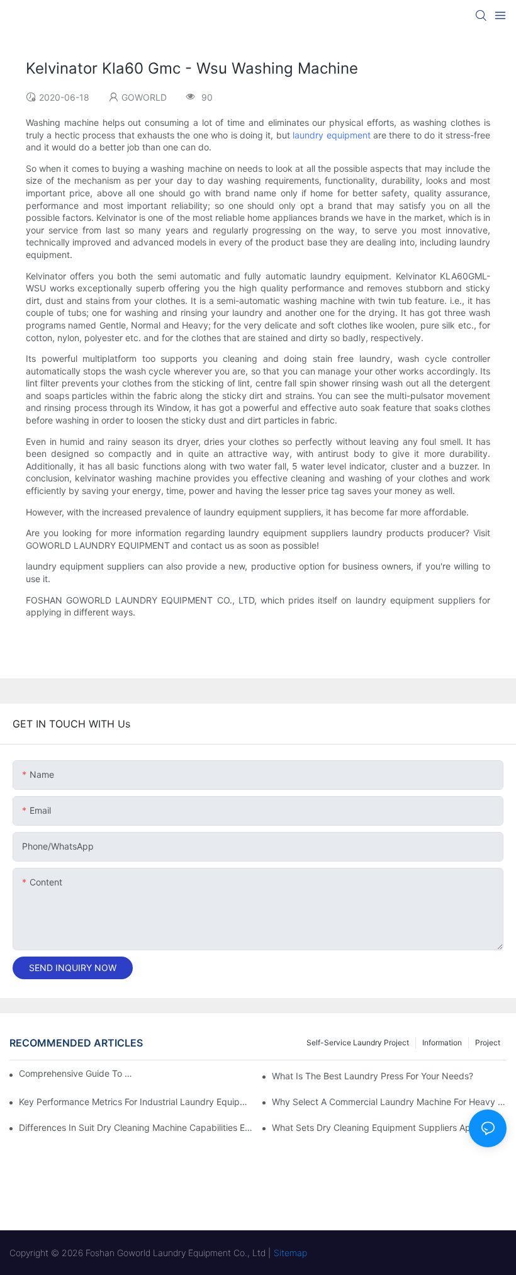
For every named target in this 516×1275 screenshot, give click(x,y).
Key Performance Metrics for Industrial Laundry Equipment (136, 1101)
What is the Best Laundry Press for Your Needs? (372, 1075)
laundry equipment (331, 135)
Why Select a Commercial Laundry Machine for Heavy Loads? (389, 1101)
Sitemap (290, 1252)
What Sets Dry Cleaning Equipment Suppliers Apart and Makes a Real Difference (389, 1127)
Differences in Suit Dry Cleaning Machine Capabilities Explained (136, 1127)
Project (487, 1042)
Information (442, 1042)
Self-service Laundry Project (357, 1042)
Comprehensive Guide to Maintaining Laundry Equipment (75, 1073)
